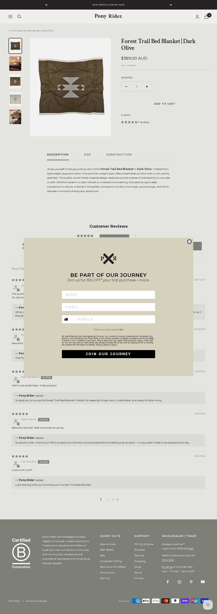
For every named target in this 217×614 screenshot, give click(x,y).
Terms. (114, 345)
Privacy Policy (102, 345)
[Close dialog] (189, 242)
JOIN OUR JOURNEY (108, 354)
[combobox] (68, 319)
